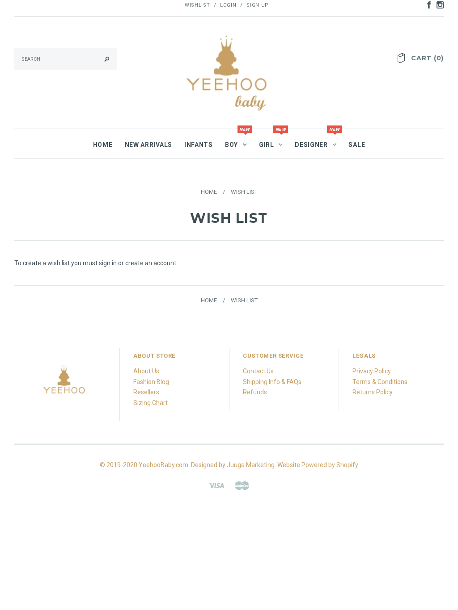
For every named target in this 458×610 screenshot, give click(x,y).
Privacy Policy (371, 371)
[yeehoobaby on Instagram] (438, 4)
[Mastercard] (242, 485)
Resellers (146, 392)
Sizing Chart (150, 402)
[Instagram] (64, 383)
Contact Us (258, 371)
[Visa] (216, 485)
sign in (108, 263)
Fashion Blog (151, 381)
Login (228, 5)
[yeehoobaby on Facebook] (427, 4)
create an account (150, 263)
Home (209, 191)
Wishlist (197, 5)
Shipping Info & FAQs (272, 381)
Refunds (255, 392)
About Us (146, 371)
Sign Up (257, 5)
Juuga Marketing (251, 464)
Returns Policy (372, 392)
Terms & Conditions (379, 381)
